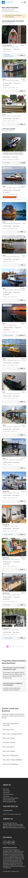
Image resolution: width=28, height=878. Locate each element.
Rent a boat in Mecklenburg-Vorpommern (11, 724)
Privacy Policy (6, 790)
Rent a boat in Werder (9, 751)
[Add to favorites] (24, 27)
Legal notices (6, 796)
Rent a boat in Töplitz (9, 738)
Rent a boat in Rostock (9, 742)
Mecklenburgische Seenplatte (8, 11)
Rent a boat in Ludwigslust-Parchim (13, 734)
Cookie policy (6, 792)
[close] (24, 16)
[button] (16, 150)
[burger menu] (22, 2)
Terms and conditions (8, 794)
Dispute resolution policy (9, 799)
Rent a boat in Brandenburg (10, 764)
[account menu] (24, 2)
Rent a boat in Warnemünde (10, 755)
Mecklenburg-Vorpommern (7, 10)
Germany (13, 9)
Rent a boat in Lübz (8, 729)
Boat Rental (7, 9)
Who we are (6, 789)
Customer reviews (7, 810)
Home (3, 9)
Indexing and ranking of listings (10, 798)
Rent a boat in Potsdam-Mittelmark (12, 760)
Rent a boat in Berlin (8, 747)
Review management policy (9, 801)
